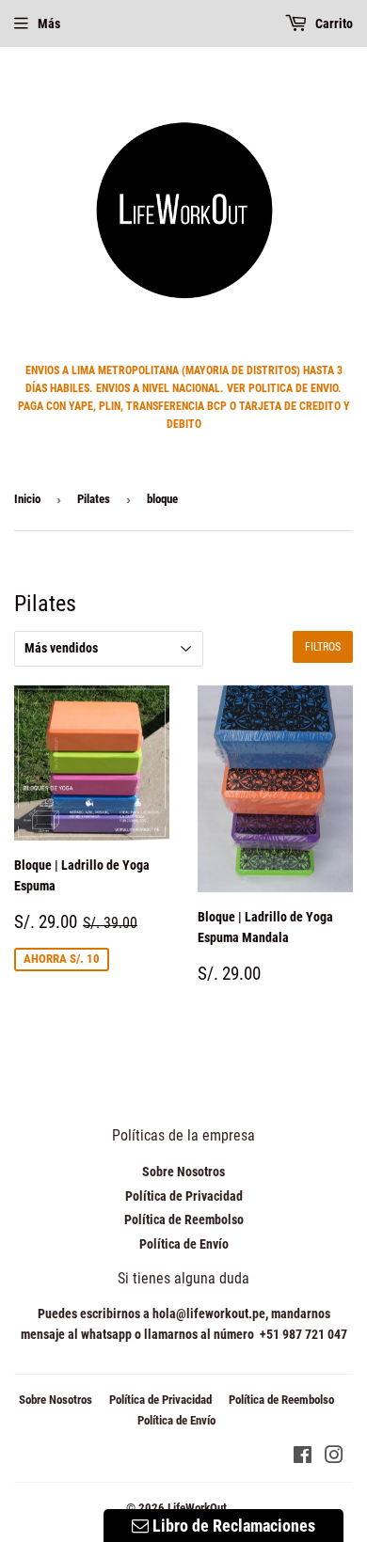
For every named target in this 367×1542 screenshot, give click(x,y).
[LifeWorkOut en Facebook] (302, 1457)
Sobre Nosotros (183, 1171)
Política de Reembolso (184, 1219)
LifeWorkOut (197, 1508)
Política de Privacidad (184, 1196)
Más (49, 23)
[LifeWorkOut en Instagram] (334, 1457)
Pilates (93, 499)
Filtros (323, 646)
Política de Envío (184, 1243)
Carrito (332, 23)
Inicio (27, 499)
